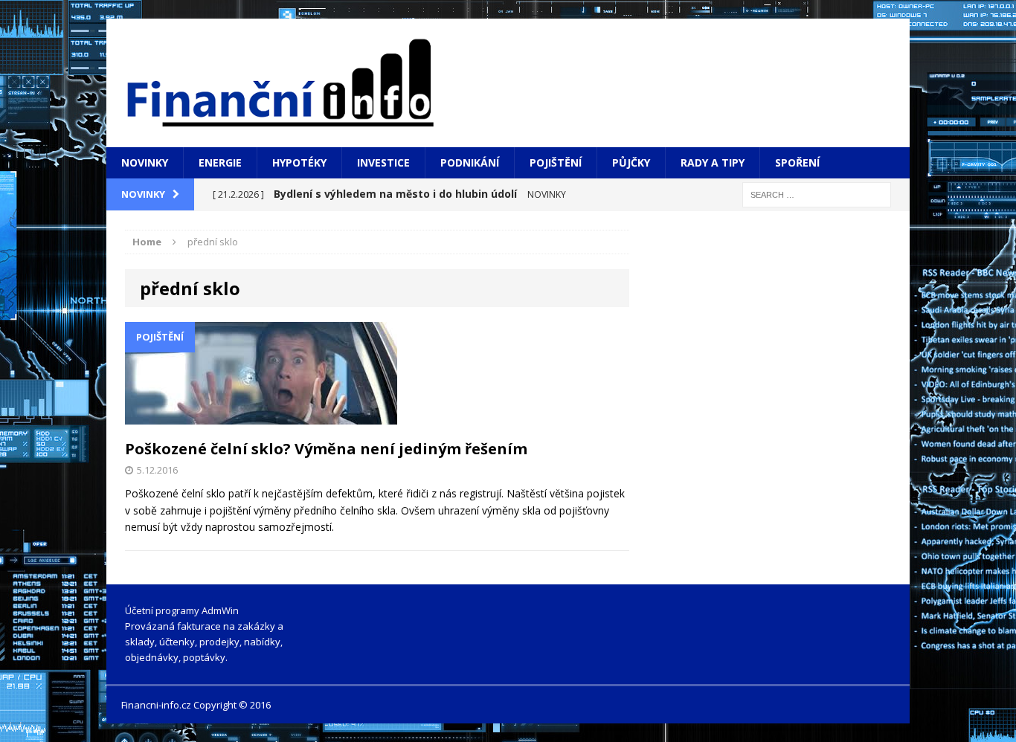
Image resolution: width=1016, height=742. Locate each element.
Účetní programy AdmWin (182, 610)
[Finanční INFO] (508, 83)
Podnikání (469, 162)
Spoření (797, 162)
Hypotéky (299, 162)
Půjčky (631, 162)
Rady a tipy (713, 162)
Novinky (144, 162)
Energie (220, 162)
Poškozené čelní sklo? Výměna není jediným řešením (326, 449)
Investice (383, 162)
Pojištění (556, 162)
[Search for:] (816, 194)
